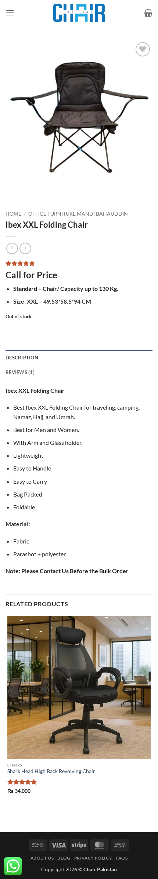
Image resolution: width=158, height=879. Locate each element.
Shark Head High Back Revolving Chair (51, 771)
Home (13, 214)
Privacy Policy (93, 858)
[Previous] (13, 194)
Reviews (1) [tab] (20, 372)
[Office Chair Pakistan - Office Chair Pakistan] (79, 13)
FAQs (122, 858)
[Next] (33, 194)
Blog (63, 858)
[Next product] (12, 248)
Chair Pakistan (100, 869)
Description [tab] (22, 357)
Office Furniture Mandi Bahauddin (78, 214)
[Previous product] (25, 248)
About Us (42, 858)
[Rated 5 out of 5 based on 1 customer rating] (79, 263)
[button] (10, 13)
